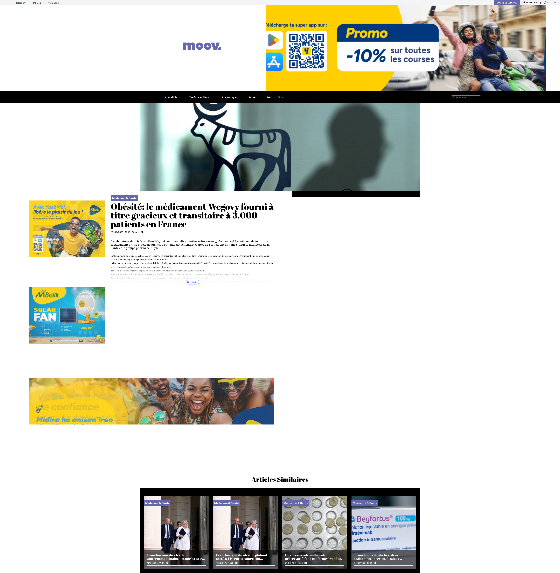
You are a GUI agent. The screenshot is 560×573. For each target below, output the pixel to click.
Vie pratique (229, 97)
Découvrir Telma (276, 97)
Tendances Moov (199, 97)
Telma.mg (53, 2)
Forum (252, 97)
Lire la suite (192, 282)
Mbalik (37, 2)
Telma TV (21, 2)
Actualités (171, 97)
